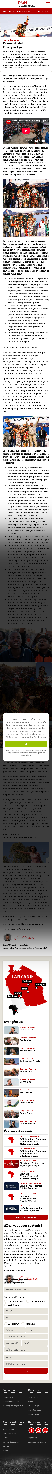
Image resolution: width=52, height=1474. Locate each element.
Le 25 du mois (15, 1304)
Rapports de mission (10, 1442)
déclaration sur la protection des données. (26, 737)
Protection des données (37, 1442)
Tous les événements (26, 1217)
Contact (5, 1451)
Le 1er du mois (15, 1301)
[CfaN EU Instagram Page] (45, 1430)
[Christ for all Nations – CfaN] (26, 4)
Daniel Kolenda (8, 1429)
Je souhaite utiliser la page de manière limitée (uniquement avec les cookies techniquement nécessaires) (26, 752)
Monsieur (13, 1323)
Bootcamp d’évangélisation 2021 (17, 11)
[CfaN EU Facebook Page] (31, 1430)
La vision (6, 1438)
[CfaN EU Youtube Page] (38, 1430)
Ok (26, 744)
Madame (30, 1323)
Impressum (32, 1438)
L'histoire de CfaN (9, 1433)
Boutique (6, 1446)
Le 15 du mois (37, 1301)
